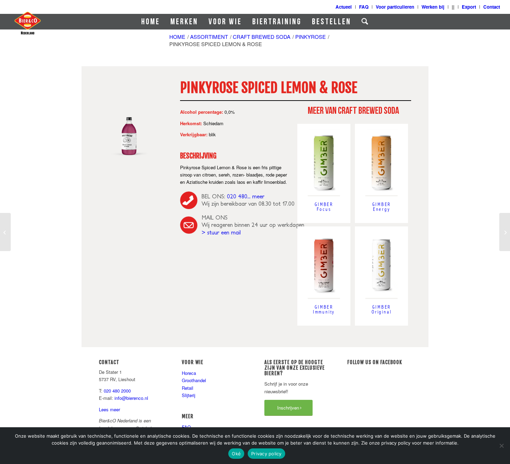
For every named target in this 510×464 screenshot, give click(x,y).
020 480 (237, 196)
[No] (501, 445)
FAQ (363, 6)
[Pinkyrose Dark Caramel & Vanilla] (504, 232)
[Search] (365, 21)
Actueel (343, 6)
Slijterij (188, 395)
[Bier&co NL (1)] (27, 23)
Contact (491, 6)
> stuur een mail (221, 232)
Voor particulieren (395, 6)
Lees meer (109, 409)
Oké (236, 453)
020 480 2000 (117, 390)
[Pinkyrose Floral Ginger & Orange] (5, 232)
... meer (255, 196)
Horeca (189, 373)
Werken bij (433, 6)
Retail (187, 388)
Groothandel (194, 380)
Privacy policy (266, 453)
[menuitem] (150, 21)
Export (469, 6)
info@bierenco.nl (131, 398)
